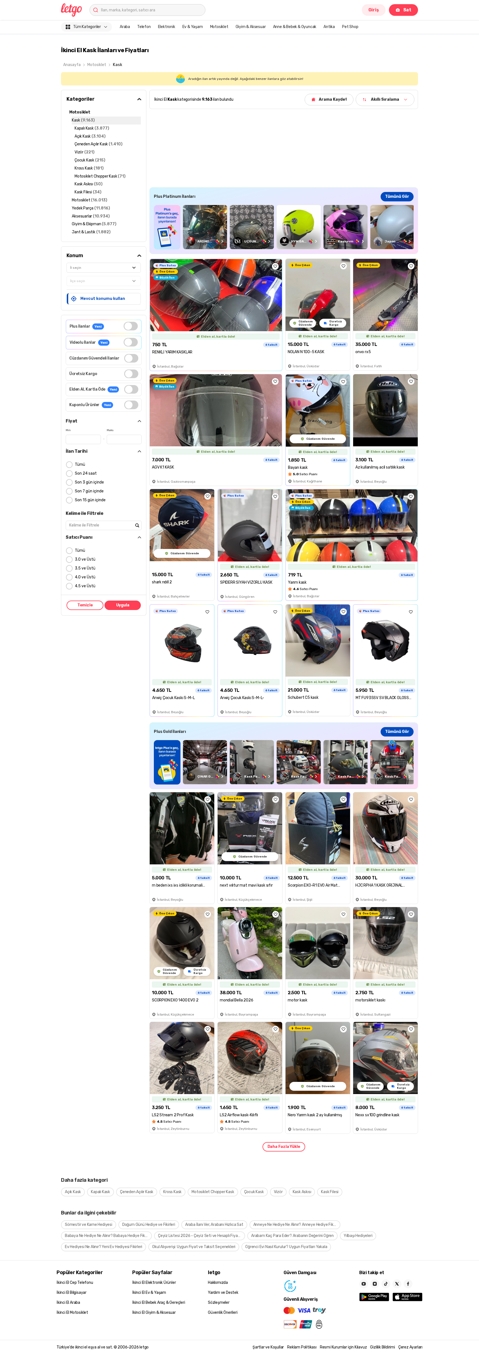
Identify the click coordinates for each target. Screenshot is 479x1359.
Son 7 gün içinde (89, 491)
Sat (407, 9)
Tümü (80, 464)
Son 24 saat (86, 473)
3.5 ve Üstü (85, 568)
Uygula (122, 605)
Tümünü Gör (397, 196)
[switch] (131, 326)
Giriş (373, 9)
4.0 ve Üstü (85, 577)
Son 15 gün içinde (90, 500)
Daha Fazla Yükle (283, 1146)
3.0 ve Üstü (85, 559)
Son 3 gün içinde (89, 482)
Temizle (85, 605)
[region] (284, 227)
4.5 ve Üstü (85, 586)
